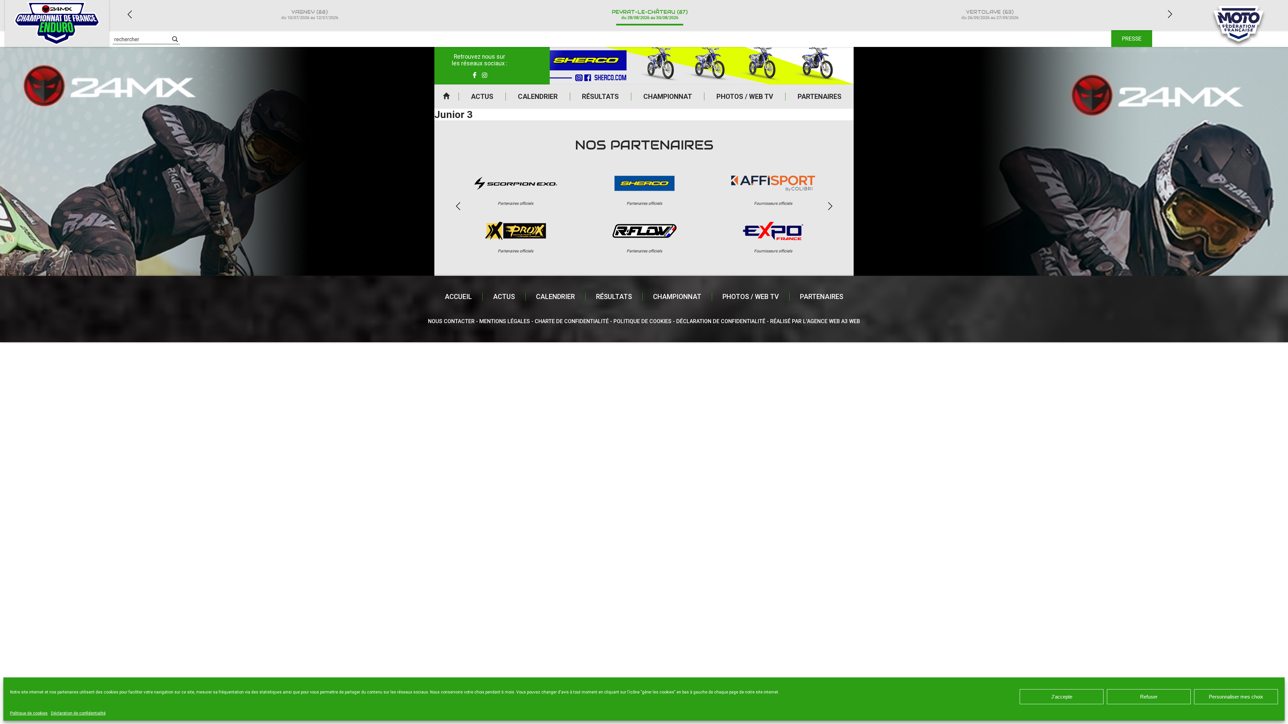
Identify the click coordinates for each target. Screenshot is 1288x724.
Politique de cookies (29, 713)
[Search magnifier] (175, 39)
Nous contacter (451, 321)
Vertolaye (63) (989, 14)
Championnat (667, 97)
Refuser (1149, 697)
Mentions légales (504, 321)
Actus (482, 97)
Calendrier (538, 97)
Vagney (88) (309, 14)
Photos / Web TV (744, 97)
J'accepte (1061, 697)
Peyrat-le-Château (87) (650, 14)
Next (1170, 14)
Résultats (600, 97)
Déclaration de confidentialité (78, 713)
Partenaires (820, 97)
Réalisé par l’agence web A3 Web (815, 321)
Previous (129, 14)
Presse (1131, 38)
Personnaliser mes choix (1236, 697)
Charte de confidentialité (572, 321)
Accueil (446, 97)
